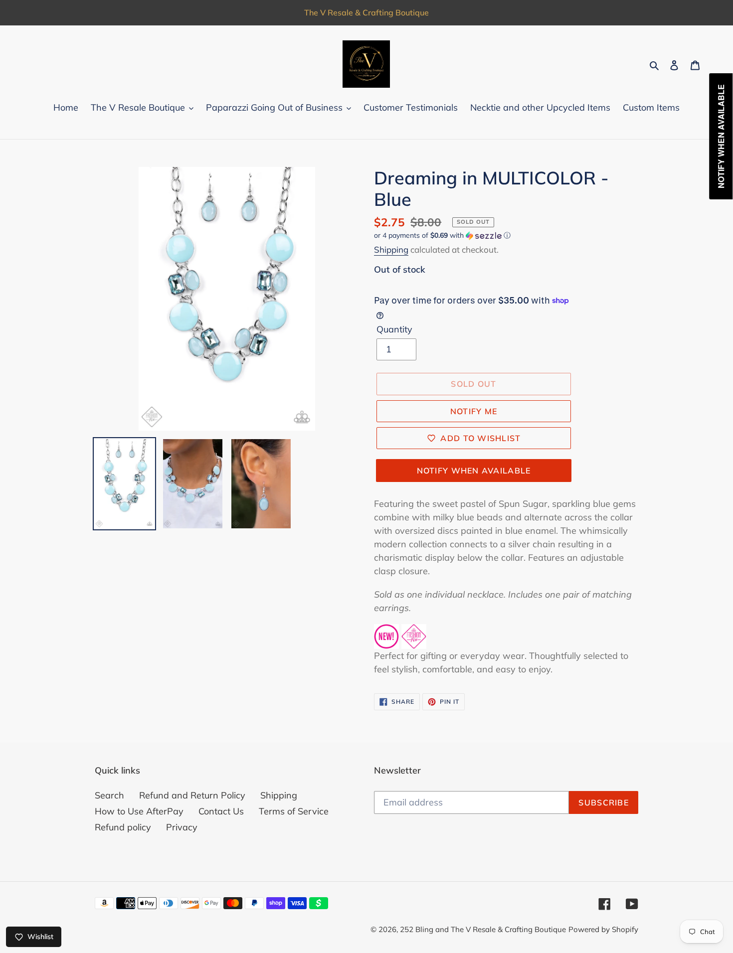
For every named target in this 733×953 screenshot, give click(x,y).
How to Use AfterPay (139, 811)
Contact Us (221, 811)
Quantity (394, 329)
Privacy (181, 827)
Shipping (391, 249)
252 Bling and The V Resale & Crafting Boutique (483, 929)
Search (109, 795)
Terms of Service (294, 811)
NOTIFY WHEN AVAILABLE (474, 471)
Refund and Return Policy (192, 795)
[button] (442, 235)
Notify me (474, 411)
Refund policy (123, 827)
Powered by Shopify (603, 929)
